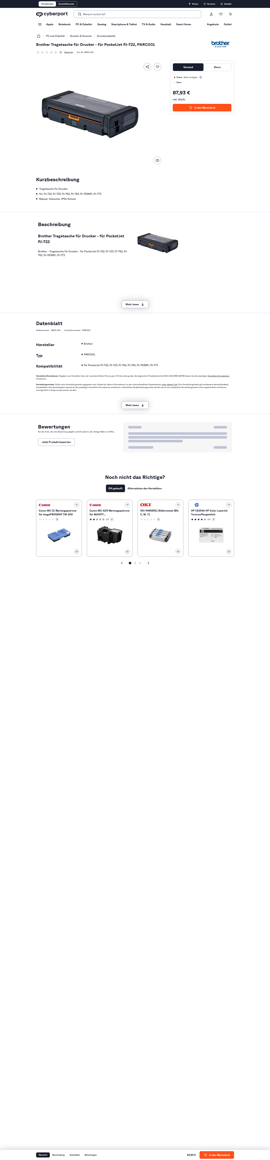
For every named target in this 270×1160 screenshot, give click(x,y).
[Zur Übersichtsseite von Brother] (220, 44)
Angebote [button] (213, 24)
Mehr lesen (132, 304)
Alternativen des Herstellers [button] (145, 488)
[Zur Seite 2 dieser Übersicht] (135, 563)
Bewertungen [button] (91, 1155)
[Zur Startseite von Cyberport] (52, 14)
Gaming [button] (101, 24)
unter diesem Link (169, 384)
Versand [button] (188, 67)
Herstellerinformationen (218, 376)
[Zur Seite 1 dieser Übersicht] (130, 563)
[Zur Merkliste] (221, 14)
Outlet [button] (228, 24)
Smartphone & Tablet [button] (124, 24)
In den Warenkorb (204, 107)
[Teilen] (147, 67)
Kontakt (227, 4)
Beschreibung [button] (58, 1155)
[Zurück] (122, 563)
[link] (49, 52)
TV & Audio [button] (148, 24)
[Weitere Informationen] (200, 77)
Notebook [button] (64, 24)
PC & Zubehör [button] (84, 24)
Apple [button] (49, 24)
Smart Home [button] (183, 24)
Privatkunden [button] (47, 4)
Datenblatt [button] (75, 1155)
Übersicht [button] (43, 1155)
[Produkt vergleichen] (157, 160)
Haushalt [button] (165, 24)
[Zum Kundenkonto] (211, 14)
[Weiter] (148, 563)
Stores (195, 4)
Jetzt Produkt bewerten (56, 442)
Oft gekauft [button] (115, 488)
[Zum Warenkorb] (230, 14)
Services (211, 4)
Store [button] (217, 67)
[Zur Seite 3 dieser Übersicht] (140, 563)
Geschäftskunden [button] (66, 4)
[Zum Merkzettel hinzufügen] (157, 67)
